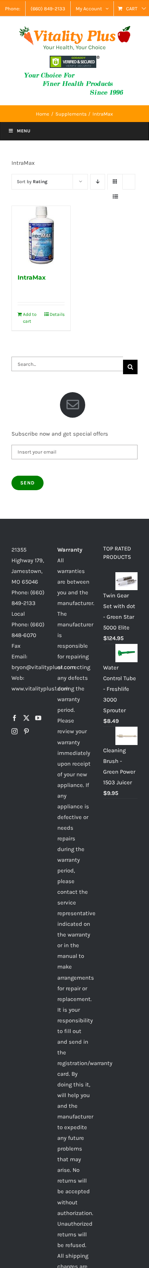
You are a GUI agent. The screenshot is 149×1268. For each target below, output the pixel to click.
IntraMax (32, 277)
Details (57, 314)
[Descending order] (97, 182)
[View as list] (115, 196)
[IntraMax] (41, 235)
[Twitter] (26, 718)
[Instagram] (14, 731)
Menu (23, 131)
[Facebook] (14, 718)
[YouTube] (38, 718)
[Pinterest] (26, 731)
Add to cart (30, 318)
